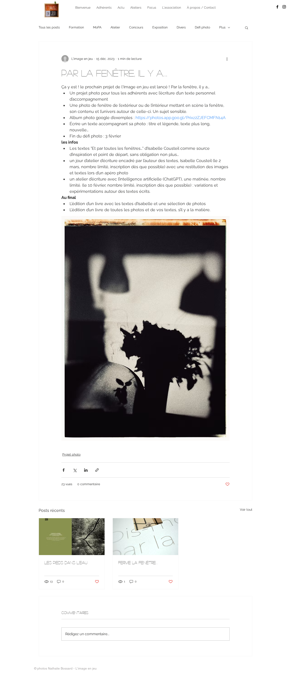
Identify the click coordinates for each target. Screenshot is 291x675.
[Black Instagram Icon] (284, 7)
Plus (222, 27)
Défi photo (202, 27)
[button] (246, 27)
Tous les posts (49, 27)
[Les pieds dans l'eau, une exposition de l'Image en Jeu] (72, 536)
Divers (181, 27)
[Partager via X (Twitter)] (75, 470)
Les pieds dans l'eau (66, 563)
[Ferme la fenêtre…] (145, 536)
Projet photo (71, 454)
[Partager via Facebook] (63, 470)
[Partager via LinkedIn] (86, 470)
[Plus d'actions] (227, 58)
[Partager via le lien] (97, 470)
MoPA (97, 27)
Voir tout (246, 509)
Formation (76, 27)
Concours (136, 27)
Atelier (115, 27)
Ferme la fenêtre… (138, 563)
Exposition (160, 27)
